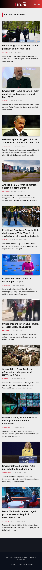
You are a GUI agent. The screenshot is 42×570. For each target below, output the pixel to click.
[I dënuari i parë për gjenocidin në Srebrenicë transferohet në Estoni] (21, 125)
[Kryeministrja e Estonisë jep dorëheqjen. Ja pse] (21, 264)
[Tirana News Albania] (21, 4)
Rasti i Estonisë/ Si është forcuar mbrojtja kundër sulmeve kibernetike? (19, 420)
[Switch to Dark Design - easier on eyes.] (34, 4)
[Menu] (3, 3)
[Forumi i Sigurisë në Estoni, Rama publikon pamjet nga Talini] (21, 31)
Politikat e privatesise (26, 564)
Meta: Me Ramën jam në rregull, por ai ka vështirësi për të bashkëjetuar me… (19, 514)
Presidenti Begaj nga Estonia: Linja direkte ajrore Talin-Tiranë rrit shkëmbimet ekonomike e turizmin (20, 233)
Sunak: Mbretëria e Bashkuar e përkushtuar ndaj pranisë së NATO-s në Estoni (18, 372)
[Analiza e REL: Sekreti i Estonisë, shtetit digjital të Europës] (21, 170)
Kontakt (13, 564)
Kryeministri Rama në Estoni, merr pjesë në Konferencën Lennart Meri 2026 (20, 94)
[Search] (38, 3)
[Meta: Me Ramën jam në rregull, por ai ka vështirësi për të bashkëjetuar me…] (21, 497)
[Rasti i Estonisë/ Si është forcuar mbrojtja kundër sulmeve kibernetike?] (21, 403)
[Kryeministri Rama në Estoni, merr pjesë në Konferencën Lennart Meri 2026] (21, 77)
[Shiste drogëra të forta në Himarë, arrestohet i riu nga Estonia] (21, 309)
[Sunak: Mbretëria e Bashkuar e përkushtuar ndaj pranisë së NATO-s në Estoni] (21, 355)
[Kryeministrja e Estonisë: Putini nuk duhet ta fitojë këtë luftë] (21, 452)
